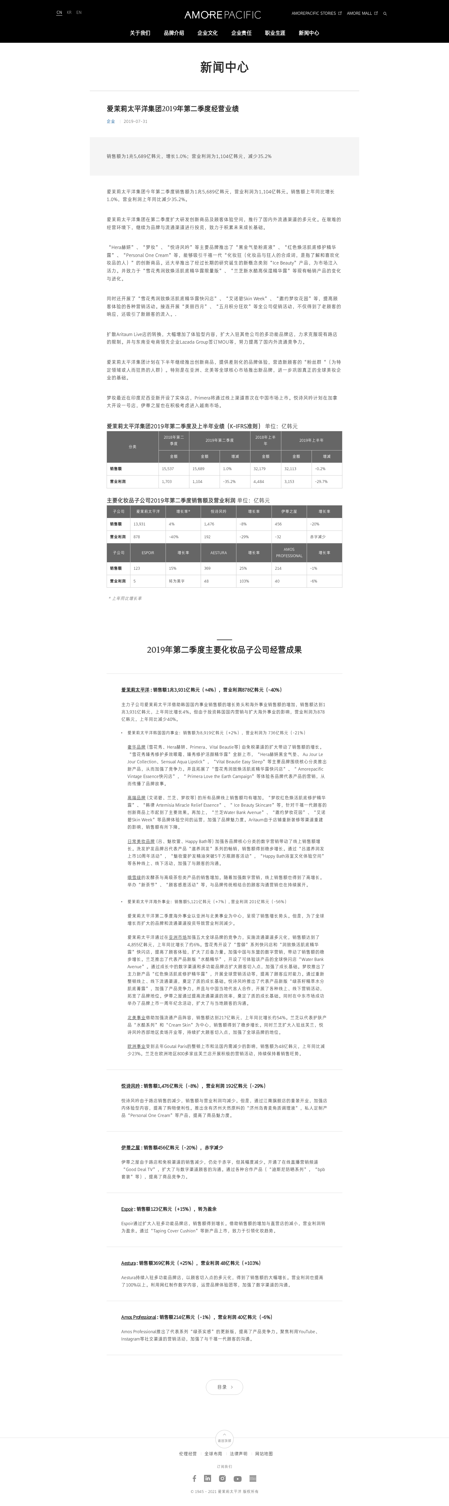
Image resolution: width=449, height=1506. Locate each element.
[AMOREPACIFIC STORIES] (253, 1476)
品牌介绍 (174, 33)
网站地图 (264, 1454)
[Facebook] (194, 1476)
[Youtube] (238, 1476)
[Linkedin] (207, 1476)
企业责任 (241, 33)
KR (69, 12)
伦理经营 (188, 1454)
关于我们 (140, 33)
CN (59, 12)
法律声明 (239, 1454)
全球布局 (213, 1454)
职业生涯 (275, 33)
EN (79, 12)
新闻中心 (309, 33)
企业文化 (207, 33)
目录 (222, 1387)
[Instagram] (222, 1476)
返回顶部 (224, 1441)
